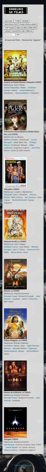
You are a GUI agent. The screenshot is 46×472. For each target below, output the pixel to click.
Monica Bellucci (22, 93)
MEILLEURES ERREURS (26, 28)
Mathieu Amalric (11, 140)
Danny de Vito (33, 249)
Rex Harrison (30, 197)
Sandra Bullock (10, 351)
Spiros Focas (16, 252)
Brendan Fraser (11, 296)
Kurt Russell (9, 444)
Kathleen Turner (11, 247)
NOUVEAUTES (11, 24)
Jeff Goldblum (32, 351)
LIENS (7, 31)
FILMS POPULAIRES (28, 24)
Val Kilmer (8, 346)
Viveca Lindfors (11, 450)
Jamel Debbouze (27, 90)
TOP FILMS (9, 28)
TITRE (17, 21)
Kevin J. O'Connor (30, 299)
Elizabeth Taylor (11, 194)
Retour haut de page (23, 465)
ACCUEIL (9, 21)
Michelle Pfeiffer (20, 348)
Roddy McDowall (19, 200)
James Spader (12, 447)
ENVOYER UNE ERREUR (22, 31)
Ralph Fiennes (33, 346)
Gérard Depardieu (12, 87)
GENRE (25, 21)
